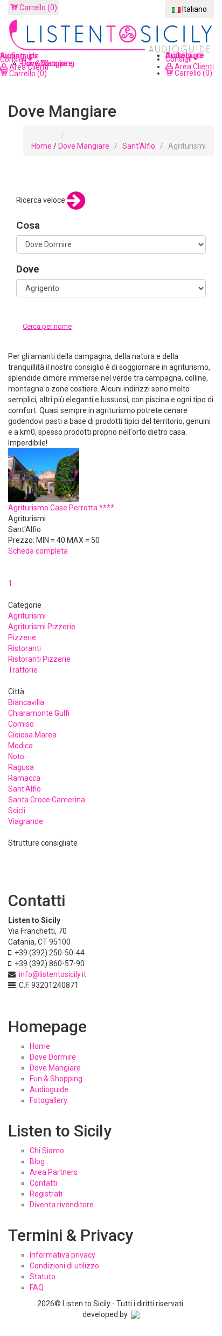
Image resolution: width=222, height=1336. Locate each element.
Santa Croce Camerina (46, 799)
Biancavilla (26, 702)
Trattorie (23, 670)
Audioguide (49, 1089)
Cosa (28, 225)
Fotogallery (48, 1100)
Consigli (179, 59)
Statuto (43, 1276)
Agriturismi (27, 615)
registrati (46, 1193)
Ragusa (21, 767)
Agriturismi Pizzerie (41, 626)
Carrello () (37, 7)
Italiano (194, 9)
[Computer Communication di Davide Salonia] (135, 1314)
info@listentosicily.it (52, 974)
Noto (16, 756)
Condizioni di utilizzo (64, 1265)
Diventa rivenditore (62, 1204)
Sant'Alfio (138, 146)
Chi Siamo (47, 1150)
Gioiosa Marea (32, 734)
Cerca (34, 337)
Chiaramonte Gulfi (39, 713)
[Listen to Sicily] (111, 36)
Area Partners (54, 1172)
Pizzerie (22, 637)
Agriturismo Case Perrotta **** (61, 507)
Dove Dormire (53, 1057)
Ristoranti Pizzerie (39, 659)
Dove (27, 269)
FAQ (37, 1287)
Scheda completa (38, 551)
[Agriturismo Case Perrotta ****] (43, 474)
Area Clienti (193, 66)
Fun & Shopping (56, 1078)
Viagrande (25, 821)
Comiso (21, 724)
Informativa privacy (62, 1255)
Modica (20, 745)
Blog (37, 1161)
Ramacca (24, 778)
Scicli (16, 810)
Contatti (43, 1183)
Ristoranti (24, 648)
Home (41, 146)
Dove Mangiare (83, 146)
